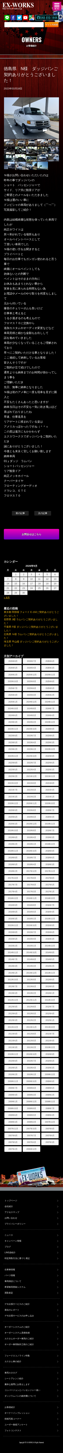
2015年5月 (13, 939)
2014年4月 (13, 966)
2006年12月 (31, 1149)
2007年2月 (13, 1149)
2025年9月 (31, 681)
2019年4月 (31, 837)
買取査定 (9, 1293)
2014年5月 (50, 959)
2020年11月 (31, 803)
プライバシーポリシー (15, 1224)
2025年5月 (50, 688)
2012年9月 (13, 1007)
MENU (56, 6)
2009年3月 (31, 1095)
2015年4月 (31, 939)
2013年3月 (13, 993)
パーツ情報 (10, 1275)
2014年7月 (13, 959)
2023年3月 (50, 742)
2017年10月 (13, 878)
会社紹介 (9, 1206)
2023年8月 (13, 736)
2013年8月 (50, 979)
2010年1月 (31, 1074)
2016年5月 (31, 912)
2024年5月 (31, 715)
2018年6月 (50, 857)
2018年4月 (31, 864)
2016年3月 (13, 919)
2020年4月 (50, 817)
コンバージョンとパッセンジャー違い (22, 1390)
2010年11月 (13, 1054)
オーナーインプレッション (17, 1413)
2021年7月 (13, 790)
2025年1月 (13, 702)
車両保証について (13, 1281)
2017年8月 (50, 878)
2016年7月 (50, 905)
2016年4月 (50, 912)
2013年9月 (31, 979)
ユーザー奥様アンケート (16, 1424)
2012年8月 (31, 1007)
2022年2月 (13, 776)
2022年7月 (31, 763)
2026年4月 (31, 668)
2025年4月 (13, 695)
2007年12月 (50, 1122)
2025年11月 (50, 675)
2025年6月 (31, 688)
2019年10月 (13, 830)
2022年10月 (31, 756)
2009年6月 (31, 1088)
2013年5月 (50, 986)
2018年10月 (31, 851)
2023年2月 (13, 749)
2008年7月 (50, 1108)
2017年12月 (31, 871)
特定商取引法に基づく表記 (17, 1258)
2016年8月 (31, 905)
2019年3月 (50, 837)
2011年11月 (31, 1027)
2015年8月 (13, 932)
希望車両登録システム (15, 1287)
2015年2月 (13, 946)
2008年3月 (13, 1122)
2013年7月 (13, 986)
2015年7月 (31, 932)
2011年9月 (13, 1034)
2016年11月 (31, 898)
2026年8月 (13, 661)
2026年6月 (50, 661)
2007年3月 (50, 1142)
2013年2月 (31, 993)
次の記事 (42, 513)
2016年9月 (13, 905)
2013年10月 (13, 979)
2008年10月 (13, 1108)
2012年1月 (50, 1020)
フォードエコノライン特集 (17, 1355)
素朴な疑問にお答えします (17, 1384)
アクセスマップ (12, 1212)
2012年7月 (50, 1007)
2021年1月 (50, 797)
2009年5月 (50, 1088)
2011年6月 (13, 1041)
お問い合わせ (11, 1218)
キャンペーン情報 (13, 1241)
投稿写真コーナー (13, 1419)
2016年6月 (13, 912)
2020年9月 (13, 810)
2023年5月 (13, 742)
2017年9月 (31, 878)
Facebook (13, 17)
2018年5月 (13, 864)
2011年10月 (50, 1027)
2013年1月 (50, 993)
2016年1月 (31, 919)
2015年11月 (13, 925)
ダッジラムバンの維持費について (20, 1396)
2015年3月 (50, 939)
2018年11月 (13, 851)
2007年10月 (31, 1129)
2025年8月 (50, 681)
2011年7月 (50, 1034)
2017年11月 (50, 871)
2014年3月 (31, 966)
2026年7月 (31, 661)
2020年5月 (31, 817)
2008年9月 (31, 1108)
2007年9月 (50, 1129)
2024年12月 (31, 702)
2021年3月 (13, 797)
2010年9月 (50, 1054)
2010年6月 (50, 1061)
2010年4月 (31, 1068)
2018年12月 (50, 844)
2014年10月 (31, 952)
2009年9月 (50, 1081)
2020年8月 (31, 810)
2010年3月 (50, 1068)
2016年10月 (50, 898)
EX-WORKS (24, 6)
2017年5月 (50, 885)
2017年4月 (13, 891)
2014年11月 (13, 952)
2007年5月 (13, 1142)
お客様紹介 (10, 1407)
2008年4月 (50, 1115)
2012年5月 (31, 1013)
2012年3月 (13, 1020)
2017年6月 (31, 885)
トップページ (11, 1200)
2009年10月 (31, 1081)
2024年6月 (13, 715)
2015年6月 (50, 932)
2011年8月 (31, 1034)
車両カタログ (11, 1373)
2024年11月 (50, 702)
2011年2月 (31, 1047)
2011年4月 (50, 1041)
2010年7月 (31, 1061)
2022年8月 (13, 763)
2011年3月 (13, 1047)
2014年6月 (31, 959)
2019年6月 (13, 837)
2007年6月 (50, 1135)
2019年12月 (31, 824)
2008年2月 (31, 1122)
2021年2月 (31, 797)
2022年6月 (50, 763)
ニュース (9, 1235)
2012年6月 (13, 1013)
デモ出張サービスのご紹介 (17, 1304)
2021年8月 (50, 783)
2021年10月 (13, 783)
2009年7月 (13, 1088)
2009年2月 (50, 1095)
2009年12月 (50, 1074)
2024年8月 (31, 708)
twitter (19, 17)
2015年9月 (50, 925)
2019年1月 (31, 844)
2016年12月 (13, 898)
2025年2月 (50, 695)
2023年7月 (31, 736)
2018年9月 (50, 851)
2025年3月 (31, 695)
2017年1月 (50, 891)
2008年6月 (13, 1115)
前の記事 (20, 513)
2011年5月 (31, 1041)
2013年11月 (50, 973)
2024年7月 (50, 708)
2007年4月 (31, 1142)
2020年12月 (13, 803)
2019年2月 (13, 844)
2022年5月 (13, 769)
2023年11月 (13, 729)
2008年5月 (31, 1115)
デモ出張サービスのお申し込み (19, 1315)
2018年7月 (31, 857)
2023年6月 (50, 736)
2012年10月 (50, 1000)
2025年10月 (13, 681)
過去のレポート (12, 1310)
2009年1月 (13, 1101)
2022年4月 (31, 769)
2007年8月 (13, 1135)
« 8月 (7, 597)
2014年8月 (50, 952)
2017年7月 (13, 885)
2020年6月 (13, 817)
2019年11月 (50, 824)
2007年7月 (31, 1135)
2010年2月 (13, 1074)
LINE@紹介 (10, 1252)
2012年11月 (31, 1000)
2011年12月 (13, 1027)
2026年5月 (13, 668)
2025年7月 (13, 688)
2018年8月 (13, 857)
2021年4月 (50, 790)
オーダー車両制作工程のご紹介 (19, 1344)
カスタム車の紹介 (13, 1361)
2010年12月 (50, 1047)
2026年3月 (50, 668)
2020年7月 (50, 810)
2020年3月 (13, 824)
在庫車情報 (10, 1269)
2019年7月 (50, 830)
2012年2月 (31, 1020)
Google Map (31, 17)
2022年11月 (13, 756)
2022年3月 (50, 769)
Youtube (25, 17)
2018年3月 (50, 864)
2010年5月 (13, 1068)
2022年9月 (50, 756)
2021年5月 (31, 790)
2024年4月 (50, 715)
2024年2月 (31, 722)
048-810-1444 (48, 17)
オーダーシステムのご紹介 (17, 1327)
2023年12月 (50, 722)
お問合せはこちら (31, 534)
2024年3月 (13, 722)
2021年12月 (31, 776)
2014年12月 (50, 946)
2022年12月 (50, 749)
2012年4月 (50, 1013)
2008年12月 (31, 1101)
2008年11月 (50, 1101)
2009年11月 (13, 1081)
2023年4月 (31, 742)
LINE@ (7, 17)
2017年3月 (31, 891)
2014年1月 (13, 973)
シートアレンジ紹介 (14, 1378)
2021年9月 (31, 783)
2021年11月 (50, 776)
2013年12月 (31, 973)
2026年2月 (13, 675)
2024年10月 (13, 708)
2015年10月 (31, 925)
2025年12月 (31, 675)
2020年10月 (50, 803)
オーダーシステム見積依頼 (17, 1333)
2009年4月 (13, 1095)
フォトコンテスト (13, 1430)
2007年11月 (13, 1129)
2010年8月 (13, 1061)
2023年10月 (31, 729)
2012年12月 (13, 1000)
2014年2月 (50, 966)
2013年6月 (31, 986)
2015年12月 (50, 919)
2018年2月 (13, 871)
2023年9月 (50, 729)
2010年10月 (31, 1054)
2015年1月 (31, 946)
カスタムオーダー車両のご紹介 (19, 1338)
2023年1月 (31, 749)
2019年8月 (31, 830)
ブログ (8, 1246)
